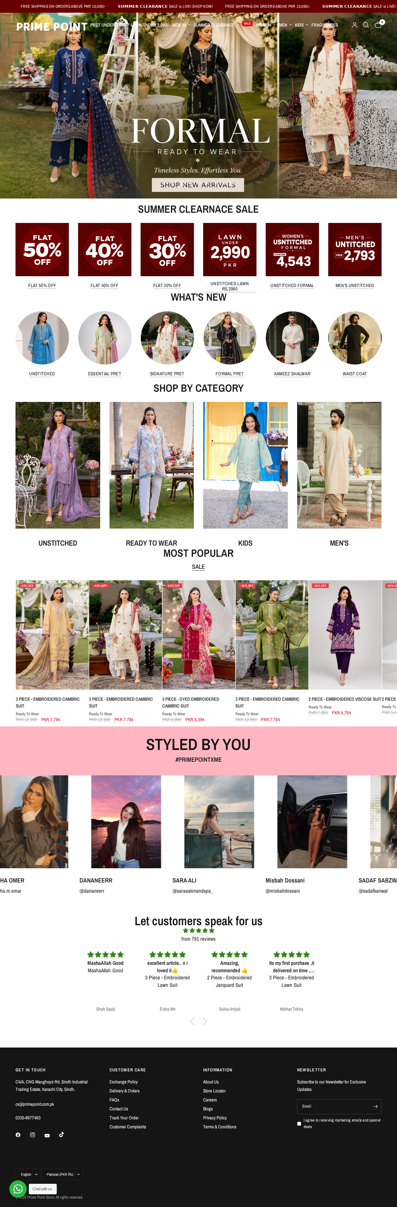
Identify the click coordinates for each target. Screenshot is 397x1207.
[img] (198, 930)
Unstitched (42, 373)
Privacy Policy (215, 1117)
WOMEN (263, 25)
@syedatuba (354, 890)
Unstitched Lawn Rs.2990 (230, 286)
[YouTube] (51, 1135)
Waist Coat (355, 373)
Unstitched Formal (292, 285)
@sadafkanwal (263, 890)
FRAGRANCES (324, 25)
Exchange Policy (123, 1081)
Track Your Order (124, 1117)
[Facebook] (22, 1135)
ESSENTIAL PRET (104, 373)
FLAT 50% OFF (42, 285)
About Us (211, 1081)
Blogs (208, 1108)
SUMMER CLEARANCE (214, 25)
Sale (198, 566)
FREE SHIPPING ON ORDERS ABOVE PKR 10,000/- (195, 6)
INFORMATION (217, 1070)
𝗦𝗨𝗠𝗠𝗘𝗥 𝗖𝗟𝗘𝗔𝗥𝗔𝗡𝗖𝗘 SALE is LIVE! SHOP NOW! (93, 6)
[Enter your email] (375, 1106)
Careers (210, 1099)
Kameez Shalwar (292, 373)
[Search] (366, 25)
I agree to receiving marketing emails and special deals (342, 1123)
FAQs (114, 1099)
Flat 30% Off (167, 285)
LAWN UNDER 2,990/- (150, 25)
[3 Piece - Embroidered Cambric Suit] (52, 635)
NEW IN (179, 25)
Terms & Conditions (219, 1126)
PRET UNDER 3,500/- (109, 25)
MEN (283, 25)
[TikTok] (66, 1134)
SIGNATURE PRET (167, 373)
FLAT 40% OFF (105, 285)
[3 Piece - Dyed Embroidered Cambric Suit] (198, 635)
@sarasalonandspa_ (83, 890)
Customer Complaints (127, 1126)
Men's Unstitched (355, 285)
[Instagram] (37, 1135)
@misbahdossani (173, 890)
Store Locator (214, 1090)
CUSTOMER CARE (127, 1070)
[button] (194, 1021)
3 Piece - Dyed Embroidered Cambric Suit (190, 702)
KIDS (299, 25)
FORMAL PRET (230, 373)
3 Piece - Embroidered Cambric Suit (47, 702)
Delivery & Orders (124, 1090)
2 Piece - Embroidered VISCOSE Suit (345, 699)
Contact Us (118, 1108)
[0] (376, 25)
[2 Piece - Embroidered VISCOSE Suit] (345, 635)
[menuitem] (109, 25)
